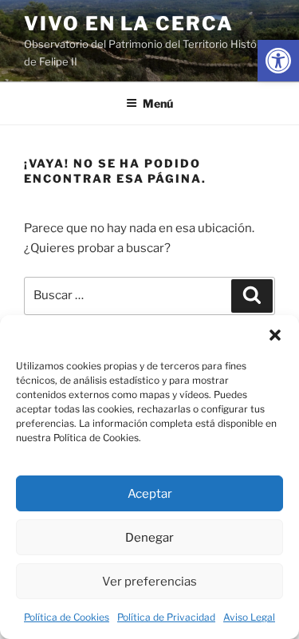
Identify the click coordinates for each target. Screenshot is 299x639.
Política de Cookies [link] (66, 617)
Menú (158, 103)
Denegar (149, 538)
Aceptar (150, 494)
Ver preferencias (149, 581)
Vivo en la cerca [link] (129, 23)
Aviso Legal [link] (249, 617)
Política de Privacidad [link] (166, 617)
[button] (275, 335)
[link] (278, 60)
